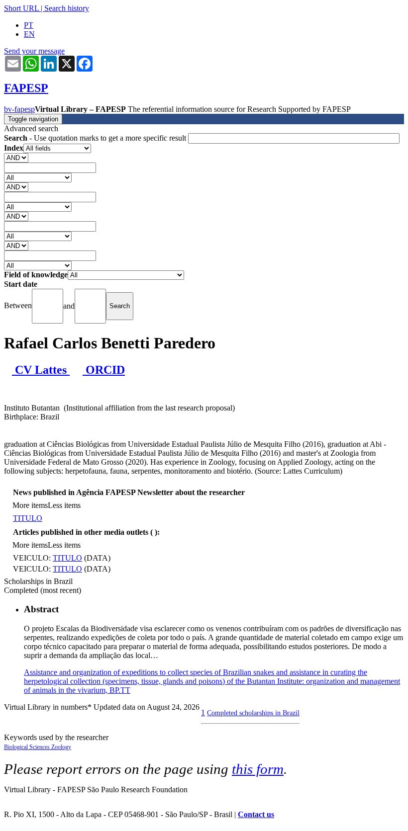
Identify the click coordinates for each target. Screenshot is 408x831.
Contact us (256, 814)
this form (258, 769)
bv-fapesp (19, 109)
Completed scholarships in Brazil (253, 713)
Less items (64, 505)
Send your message (34, 51)
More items (30, 505)
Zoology (61, 747)
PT (28, 25)
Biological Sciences (27, 747)
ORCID (104, 369)
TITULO (27, 518)
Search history (66, 8)
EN (29, 34)
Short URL (21, 8)
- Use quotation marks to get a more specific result (96, 138)
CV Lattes (41, 369)
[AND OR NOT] (16, 157)
